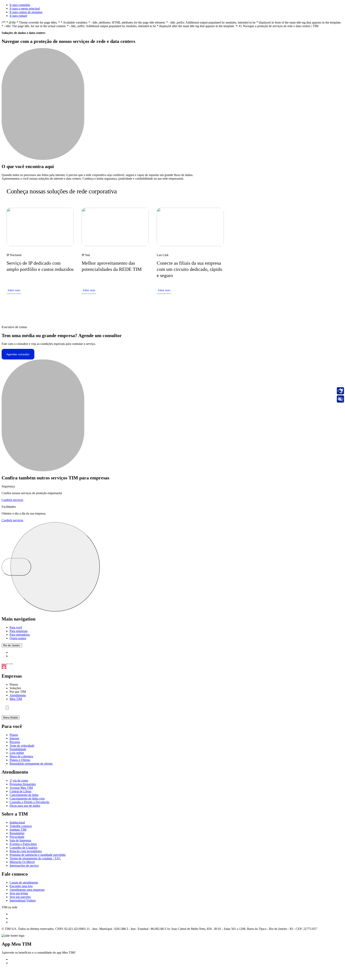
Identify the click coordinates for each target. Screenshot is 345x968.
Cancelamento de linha (24, 795)
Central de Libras (20, 791)
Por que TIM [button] (18, 691)
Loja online (17, 752)
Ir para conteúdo (20, 5)
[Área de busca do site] (7, 708)
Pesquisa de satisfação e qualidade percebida (37, 854)
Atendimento (18, 695)
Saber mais (14, 290)
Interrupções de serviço (24, 865)
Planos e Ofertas (20, 760)
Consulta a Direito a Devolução (29, 802)
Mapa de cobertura (21, 756)
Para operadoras (20, 634)
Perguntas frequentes (23, 784)
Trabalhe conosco (21, 826)
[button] (3, 663)
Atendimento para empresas (27, 889)
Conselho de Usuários (23, 847)
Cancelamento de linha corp (27, 798)
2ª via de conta (19, 780)
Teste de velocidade (22, 745)
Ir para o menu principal (25, 8)
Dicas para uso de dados (25, 805)
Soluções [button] (15, 688)
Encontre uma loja (21, 886)
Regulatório (17, 833)
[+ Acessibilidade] (340, 399)
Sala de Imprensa (20, 840)
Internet (14, 738)
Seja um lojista (19, 893)
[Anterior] (208, 191)
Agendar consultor (18, 354)
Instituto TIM (18, 829)
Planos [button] (14, 684)
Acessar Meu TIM (21, 787)
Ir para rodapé (18, 15)
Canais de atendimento (24, 882)
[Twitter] (11, 918)
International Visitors (23, 900)
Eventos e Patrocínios (23, 844)
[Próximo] (221, 191)
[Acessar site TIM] (9, 667)
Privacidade (17, 836)
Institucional (17, 822)
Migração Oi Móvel (22, 862)
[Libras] (340, 390)
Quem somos (18, 638)
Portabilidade (18, 749)
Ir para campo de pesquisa (26, 12)
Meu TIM (16, 699)
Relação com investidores (26, 851)
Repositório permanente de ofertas (31, 763)
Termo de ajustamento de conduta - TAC (35, 858)
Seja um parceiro (20, 897)
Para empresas (19, 631)
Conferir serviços (12, 500)
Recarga (15, 742)
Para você (16, 627)
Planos (14, 734)
